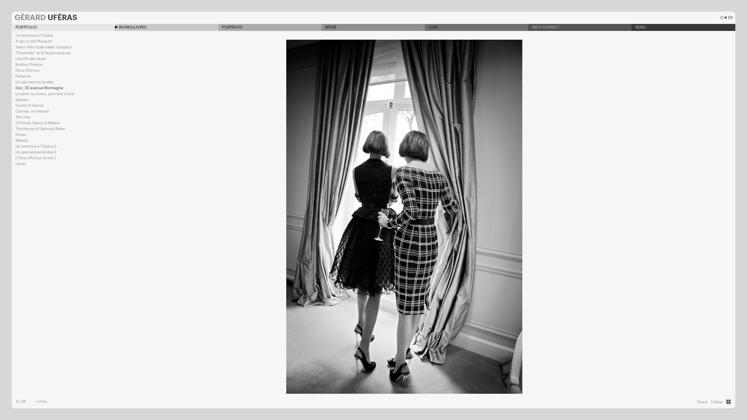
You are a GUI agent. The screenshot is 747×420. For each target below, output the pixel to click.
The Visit (22, 117)
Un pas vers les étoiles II (36, 152)
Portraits (231, 27)
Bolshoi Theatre (29, 64)
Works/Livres (132, 27)
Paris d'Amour (27, 70)
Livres (20, 164)
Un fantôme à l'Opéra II (35, 146)
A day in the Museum (33, 41)
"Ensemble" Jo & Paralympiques (42, 53)
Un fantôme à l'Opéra (34, 35)
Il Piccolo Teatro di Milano (37, 123)
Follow (716, 402)
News (640, 27)
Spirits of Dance (29, 105)
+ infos (41, 401)
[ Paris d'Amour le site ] (35, 158)
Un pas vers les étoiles (34, 82)
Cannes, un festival (32, 111)
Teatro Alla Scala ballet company (43, 47)
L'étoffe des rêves (30, 59)
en (730, 18)
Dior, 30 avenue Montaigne (39, 88)
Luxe (433, 27)
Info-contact (545, 27)
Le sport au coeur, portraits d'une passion (44, 97)
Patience (23, 76)
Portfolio (26, 27)
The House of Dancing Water (40, 129)
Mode (330, 27)
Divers (20, 134)
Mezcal (21, 140)
